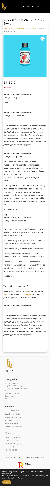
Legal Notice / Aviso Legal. (14, 386)
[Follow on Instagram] (7, 371)
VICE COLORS (22, 28)
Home (5, 28)
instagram (28, 294)
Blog (6, 398)
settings (20, 478)
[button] (42, 39)
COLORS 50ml (32, 28)
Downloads (9, 396)
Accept (7, 482)
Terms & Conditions (12, 383)
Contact (8, 391)
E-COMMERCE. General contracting (17, 388)
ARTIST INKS (13, 28)
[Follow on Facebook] (12, 371)
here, (5, 294)
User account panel (12, 393)
